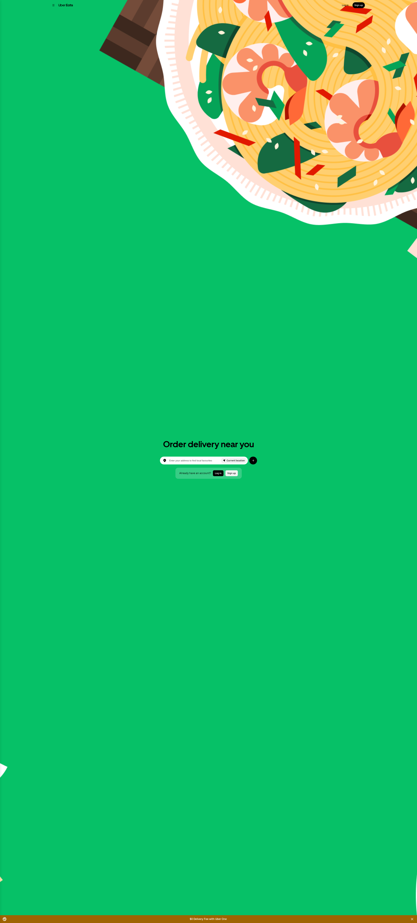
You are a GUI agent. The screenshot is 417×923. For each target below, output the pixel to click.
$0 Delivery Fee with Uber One (208, 919)
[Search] (253, 460)
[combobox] (195, 460)
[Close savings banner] (412, 919)
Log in (345, 5)
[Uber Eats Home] (65, 5)
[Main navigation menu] (53, 5)
